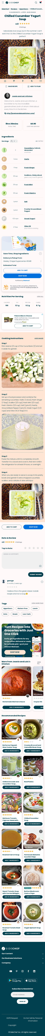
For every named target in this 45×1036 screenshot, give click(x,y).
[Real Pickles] (33, 773)
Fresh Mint (28, 185)
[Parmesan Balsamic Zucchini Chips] (33, 846)
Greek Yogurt (29, 219)
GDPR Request (12, 1018)
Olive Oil (27, 226)
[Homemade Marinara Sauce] (16, 688)
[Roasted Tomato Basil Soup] (12, 919)
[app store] (31, 980)
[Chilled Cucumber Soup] (33, 809)
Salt (25, 202)
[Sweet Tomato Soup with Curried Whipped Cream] (12, 882)
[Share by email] (40, 81)
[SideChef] (10, 949)
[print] (5, 81)
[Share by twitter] (31, 81)
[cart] (40, 2)
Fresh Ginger (29, 168)
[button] (3, 2)
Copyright (12, 1025)
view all (39, 662)
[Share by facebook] (22, 81)
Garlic (26, 159)
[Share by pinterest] (14, 81)
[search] (36, 2)
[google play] (15, 980)
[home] (12, 2)
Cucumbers (29, 148)
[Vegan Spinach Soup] (33, 919)
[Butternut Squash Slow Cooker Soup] (12, 736)
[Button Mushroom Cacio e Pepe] (33, 882)
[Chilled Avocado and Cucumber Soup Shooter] (12, 773)
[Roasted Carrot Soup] (12, 846)
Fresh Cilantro (30, 193)
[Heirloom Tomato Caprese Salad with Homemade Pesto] (12, 809)
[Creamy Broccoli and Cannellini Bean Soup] (33, 736)
